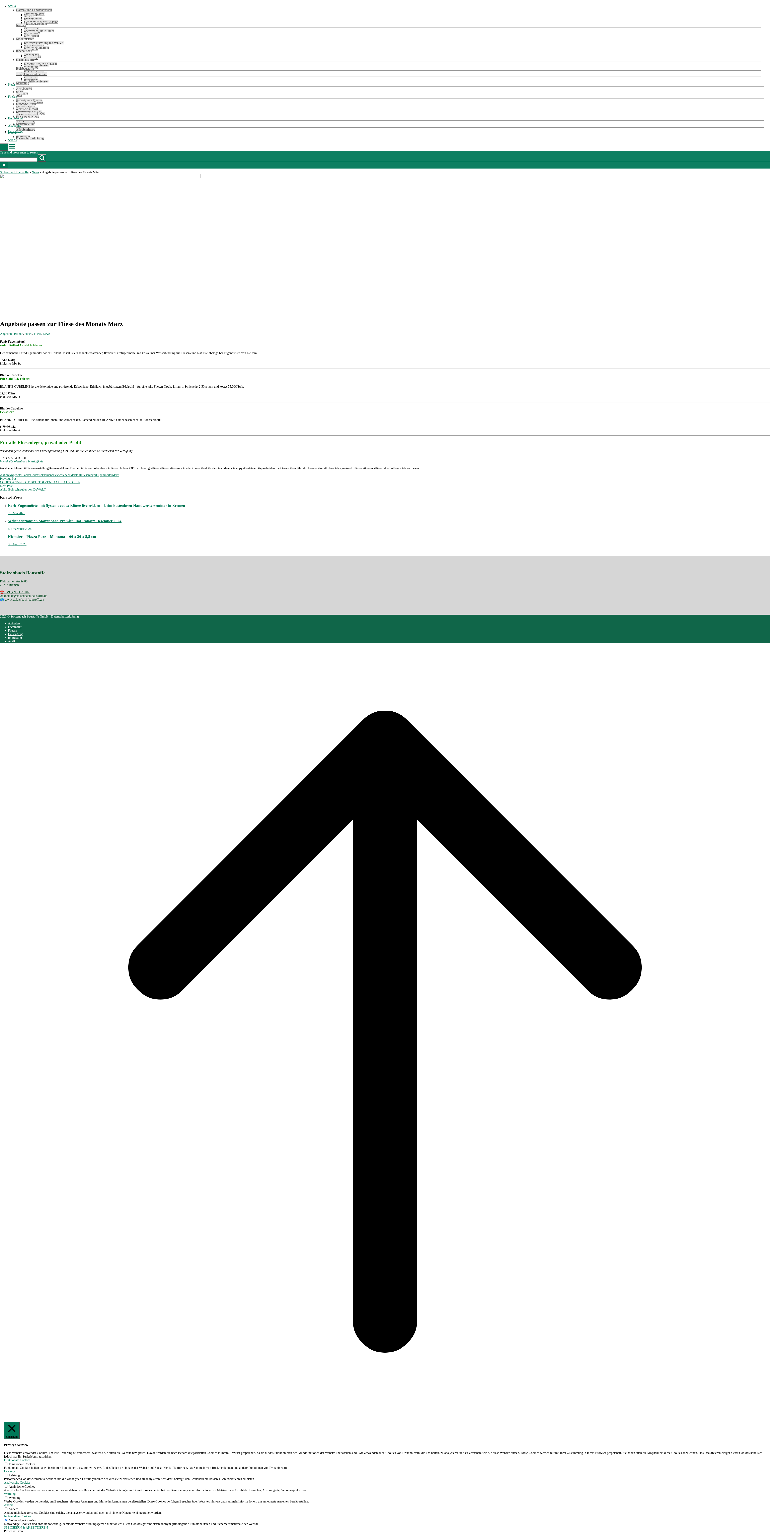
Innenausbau (24, 51)
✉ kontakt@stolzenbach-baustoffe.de (23, 595)
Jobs (19, 95)
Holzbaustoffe (25, 68)
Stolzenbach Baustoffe (14, 172)
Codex (34, 475)
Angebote (6, 333)
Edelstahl (75, 475)
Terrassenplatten (34, 14)
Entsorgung (15, 634)
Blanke (18, 333)
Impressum (15, 637)
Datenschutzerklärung (30, 138)
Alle (25, 129)
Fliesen (12, 96)
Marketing (22, 83)
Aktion (4, 475)
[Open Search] (4, 147)
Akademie (14, 125)
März (115, 475)
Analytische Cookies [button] (17, 1482)
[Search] (42, 158)
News (11, 84)
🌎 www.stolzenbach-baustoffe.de (22, 599)
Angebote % (24, 88)
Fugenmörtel (104, 475)
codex (28, 333)
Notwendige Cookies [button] (17, 1516)
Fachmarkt (14, 627)
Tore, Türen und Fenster (31, 74)
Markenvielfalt (25, 124)
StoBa (12, 6)
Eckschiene (46, 475)
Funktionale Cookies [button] (17, 1460)
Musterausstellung (35, 23)
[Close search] (4, 165)
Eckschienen (61, 475)
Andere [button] (8, 1505)
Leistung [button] (9, 1471)
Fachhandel (15, 118)
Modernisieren (25, 39)
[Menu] (12, 148)
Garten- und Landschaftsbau (34, 10)
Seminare (22, 93)
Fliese (37, 333)
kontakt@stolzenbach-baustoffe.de (21, 461)
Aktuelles (14, 623)
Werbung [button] (10, 1493)
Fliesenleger (88, 475)
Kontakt (13, 132)
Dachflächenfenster (36, 81)
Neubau (21, 25)
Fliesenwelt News (27, 116)
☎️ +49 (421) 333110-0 (15, 592)
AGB (11, 641)
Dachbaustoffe (25, 59)
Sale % (12, 140)
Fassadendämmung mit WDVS (44, 43)
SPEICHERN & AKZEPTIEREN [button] (26, 1527)
